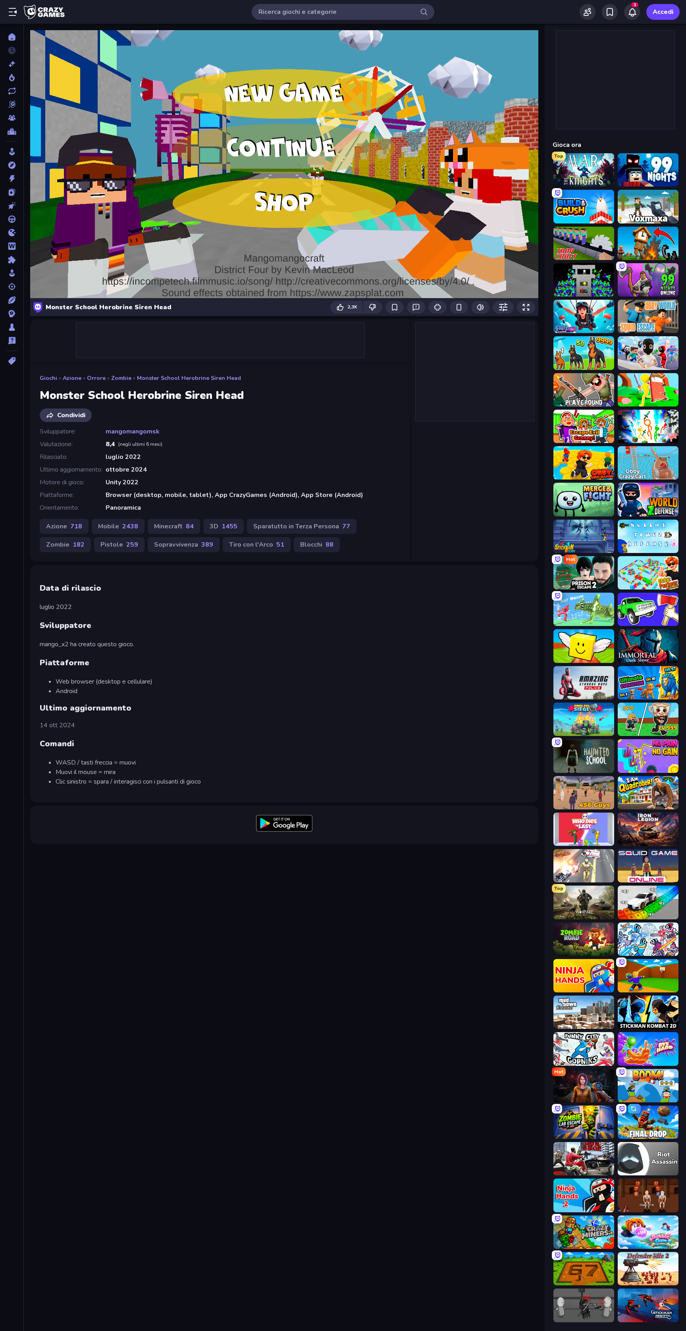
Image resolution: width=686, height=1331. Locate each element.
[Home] (11, 37)
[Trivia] (11, 340)
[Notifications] (632, 12)
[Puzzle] (11, 259)
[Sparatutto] (11, 286)
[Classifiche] (11, 131)
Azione (72, 378)
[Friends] (587, 12)
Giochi (48, 378)
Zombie (121, 378)
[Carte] (11, 192)
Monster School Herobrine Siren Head (189, 378)
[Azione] (11, 178)
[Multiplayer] (11, 118)
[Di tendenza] (11, 77)
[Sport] (11, 300)
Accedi (663, 12)
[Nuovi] (11, 64)
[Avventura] (11, 165)
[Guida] (11, 219)
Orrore (96, 378)
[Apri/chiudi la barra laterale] (12, 11)
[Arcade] (11, 151)
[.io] (11, 232)
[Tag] (11, 361)
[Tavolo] (11, 327)
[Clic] (11, 205)
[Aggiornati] (11, 91)
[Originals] (11, 104)
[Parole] (11, 246)
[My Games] (610, 12)
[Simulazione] (11, 273)
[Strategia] (11, 313)
